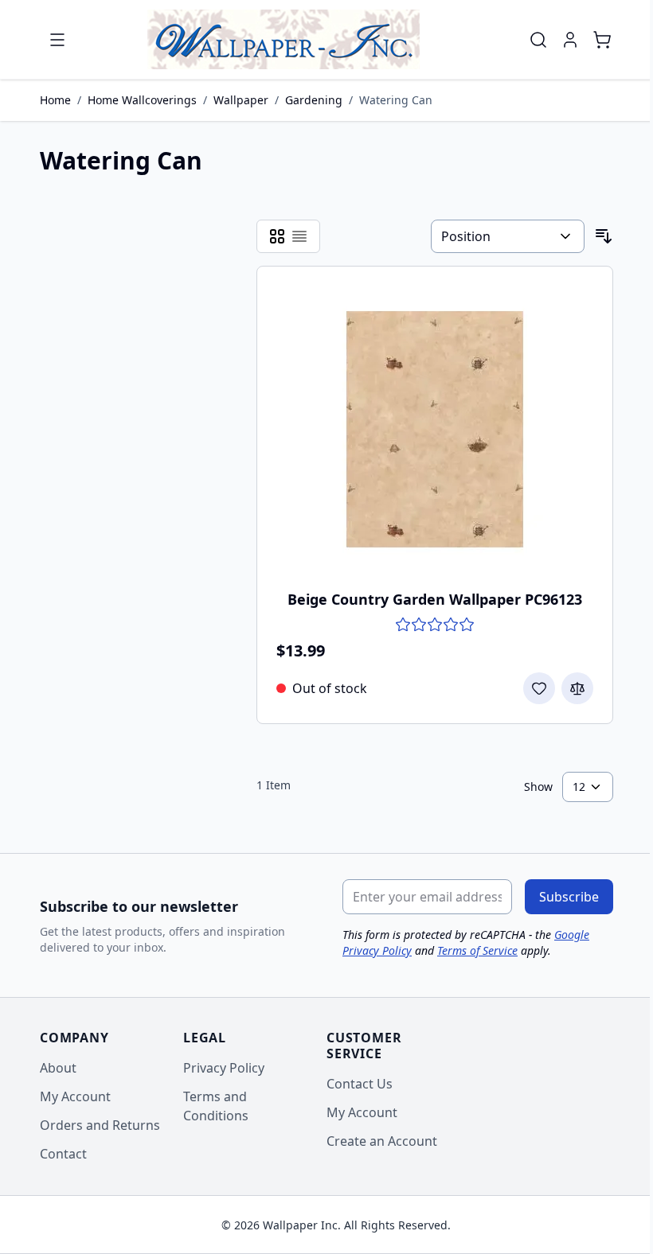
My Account (75, 1096)
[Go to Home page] (283, 39)
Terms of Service (477, 950)
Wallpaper (240, 99)
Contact (63, 1153)
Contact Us (359, 1083)
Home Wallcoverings (142, 99)
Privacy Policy (223, 1068)
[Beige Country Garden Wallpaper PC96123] (434, 429)
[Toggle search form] (538, 39)
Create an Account (381, 1141)
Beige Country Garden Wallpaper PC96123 (434, 599)
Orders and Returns (100, 1125)
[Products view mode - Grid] (277, 236)
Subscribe (569, 896)
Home (55, 99)
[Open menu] (57, 39)
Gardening (313, 99)
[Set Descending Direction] (603, 236)
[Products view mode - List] (299, 236)
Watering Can (395, 99)
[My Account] (570, 39)
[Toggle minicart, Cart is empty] (602, 39)
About (58, 1068)
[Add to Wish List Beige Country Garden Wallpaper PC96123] (539, 688)
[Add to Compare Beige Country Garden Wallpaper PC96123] (577, 688)
